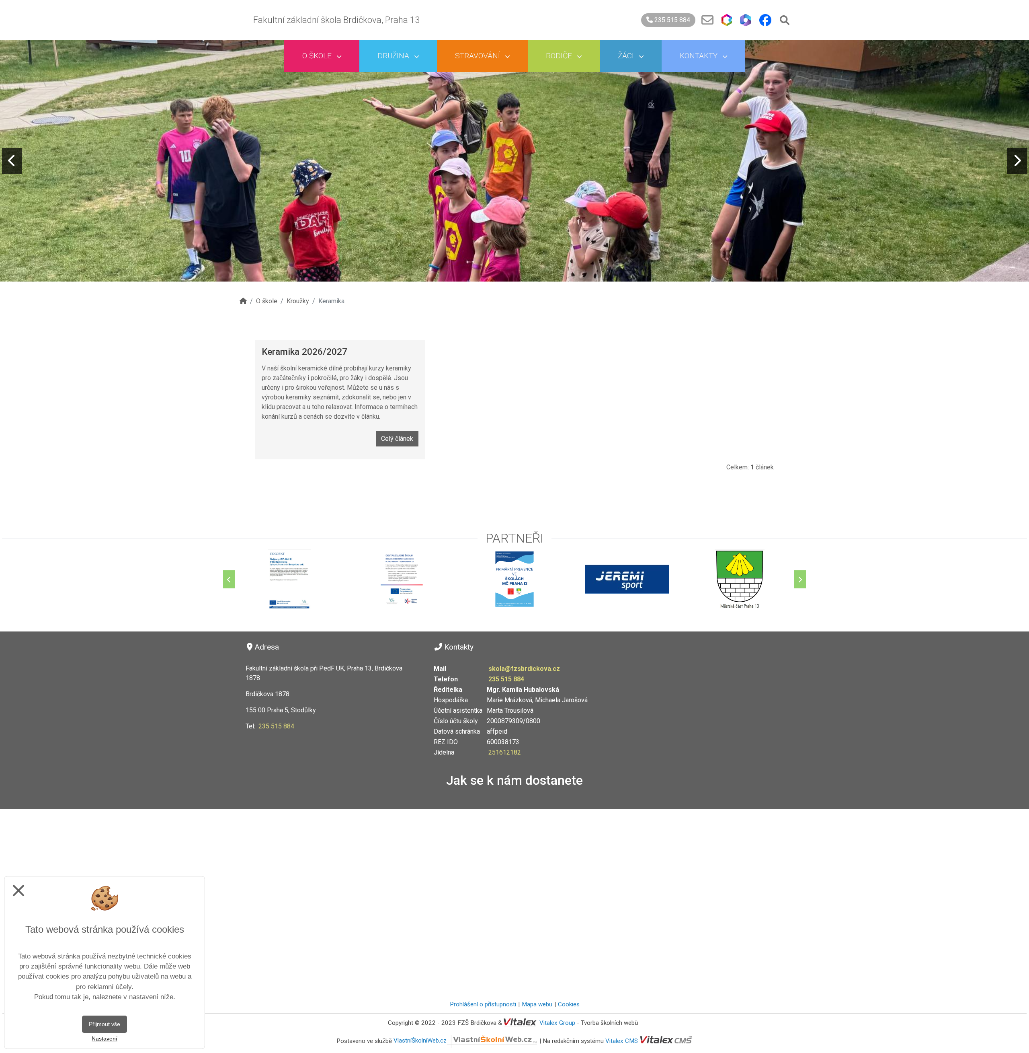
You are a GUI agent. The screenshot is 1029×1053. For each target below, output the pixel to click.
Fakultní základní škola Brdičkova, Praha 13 (336, 20)
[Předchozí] (229, 579)
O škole (318, 55)
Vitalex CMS (621, 1040)
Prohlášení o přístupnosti (483, 1004)
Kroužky (298, 301)
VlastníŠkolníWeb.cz (420, 1040)
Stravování (478, 55)
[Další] (800, 579)
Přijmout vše (104, 1024)
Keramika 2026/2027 (304, 351)
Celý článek (397, 438)
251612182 (504, 752)
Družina (394, 55)
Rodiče (560, 55)
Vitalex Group (557, 1022)
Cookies (569, 1004)
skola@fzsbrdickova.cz (524, 669)
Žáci (627, 55)
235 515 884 (671, 20)
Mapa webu (537, 1004)
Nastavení (104, 1038)
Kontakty (699, 55)
